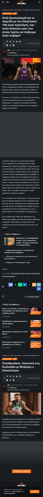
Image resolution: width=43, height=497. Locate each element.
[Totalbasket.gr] (21, 2)
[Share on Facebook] (7, 41)
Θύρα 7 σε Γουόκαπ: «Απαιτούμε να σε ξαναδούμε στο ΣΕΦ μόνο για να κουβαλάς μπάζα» (15, 311)
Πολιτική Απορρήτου (9, 493)
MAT (8, 50)
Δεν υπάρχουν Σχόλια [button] (33, 296)
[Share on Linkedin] (16, 41)
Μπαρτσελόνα (25, 273)
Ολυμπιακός (35, 273)
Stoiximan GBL (35, 313)
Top (15, 13)
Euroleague (7, 13)
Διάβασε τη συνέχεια (21, 471)
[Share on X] (10, 41)
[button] (34, 491)
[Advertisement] (21, 134)
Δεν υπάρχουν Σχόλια (31, 50)
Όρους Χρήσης (16, 491)
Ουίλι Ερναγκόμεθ (8, 276)
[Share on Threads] (20, 41)
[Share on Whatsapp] (13, 41)
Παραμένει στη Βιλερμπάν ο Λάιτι (18, 262)
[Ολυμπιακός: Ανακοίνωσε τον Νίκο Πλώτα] (35, 334)
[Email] (7, 45)
